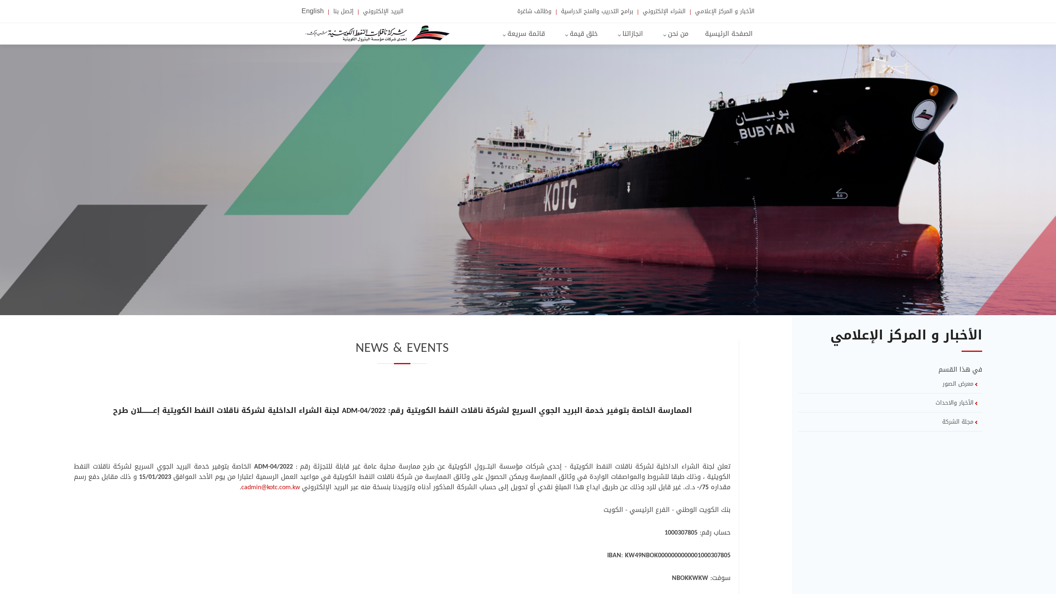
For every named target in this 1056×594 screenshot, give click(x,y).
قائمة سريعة (525, 33)
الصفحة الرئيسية (729, 33)
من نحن (677, 33)
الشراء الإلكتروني (663, 12)
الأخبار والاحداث (956, 402)
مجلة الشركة (959, 421)
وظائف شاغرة (533, 12)
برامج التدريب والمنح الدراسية (596, 12)
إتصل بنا (342, 12)
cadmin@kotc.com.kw (270, 487)
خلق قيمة (583, 33)
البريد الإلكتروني (382, 12)
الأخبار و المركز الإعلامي (723, 12)
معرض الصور (959, 383)
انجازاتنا (631, 33)
